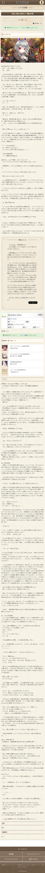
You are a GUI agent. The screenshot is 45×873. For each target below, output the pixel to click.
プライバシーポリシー (11, 865)
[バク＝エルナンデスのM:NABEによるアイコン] (4, 358)
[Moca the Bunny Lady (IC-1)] (4, 350)
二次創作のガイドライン (35, 865)
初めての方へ (33, 859)
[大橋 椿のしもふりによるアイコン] (4, 366)
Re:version (25, 867)
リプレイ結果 (25, 27)
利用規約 (3, 865)
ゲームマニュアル (11, 859)
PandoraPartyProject (22, 2)
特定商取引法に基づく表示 (23, 865)
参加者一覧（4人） (8, 340)
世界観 (11, 854)
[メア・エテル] (4, 374)
